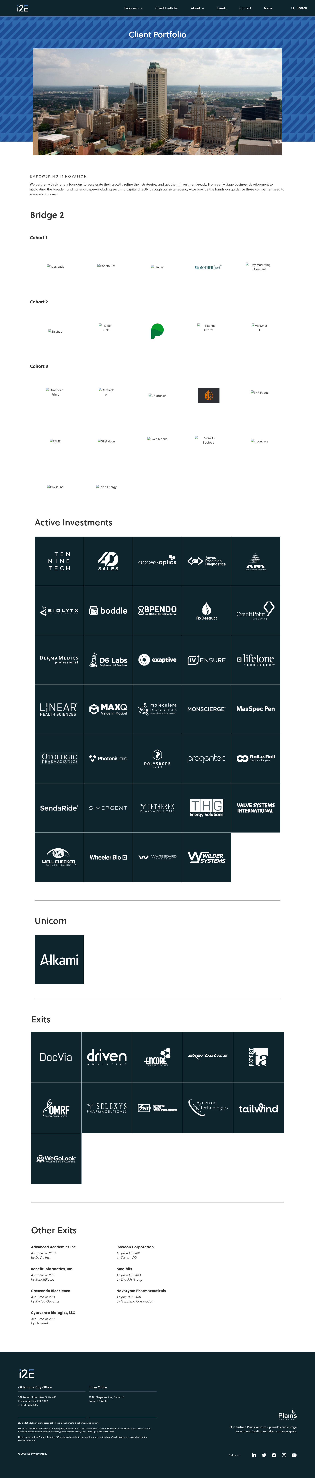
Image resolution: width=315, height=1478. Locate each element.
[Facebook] (274, 1455)
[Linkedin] (253, 1455)
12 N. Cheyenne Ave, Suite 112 (106, 1397)
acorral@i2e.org (95, 1431)
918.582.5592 (108, 1431)
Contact (245, 8)
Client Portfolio (166, 8)
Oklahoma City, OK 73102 (33, 1401)
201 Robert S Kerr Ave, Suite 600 (37, 1397)
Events (222, 8)
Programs (131, 8)
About (195, 8)
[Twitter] (264, 1455)
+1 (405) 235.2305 (28, 1405)
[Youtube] (294, 1455)
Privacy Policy (39, 1454)
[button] (296, 8)
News (268, 8)
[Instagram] (284, 1455)
